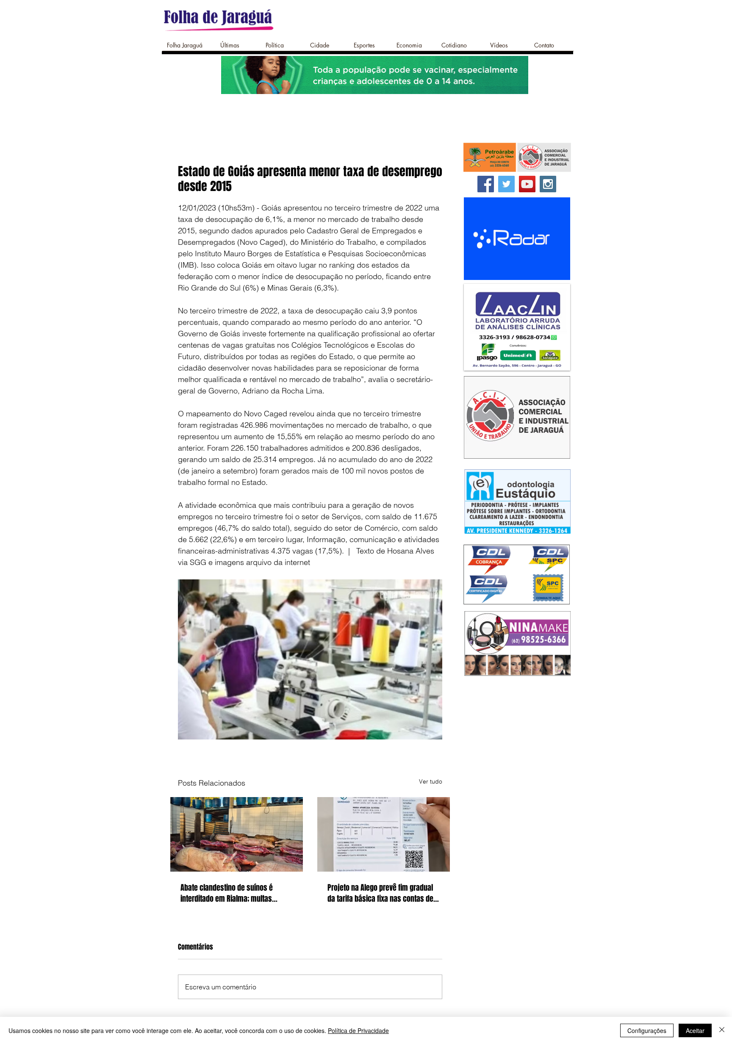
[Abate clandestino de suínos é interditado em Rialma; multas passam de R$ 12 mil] (236, 834)
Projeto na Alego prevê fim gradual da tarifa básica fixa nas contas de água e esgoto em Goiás (380, 893)
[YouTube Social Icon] (527, 184)
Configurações (646, 1030)
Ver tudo (430, 781)
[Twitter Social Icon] (506, 184)
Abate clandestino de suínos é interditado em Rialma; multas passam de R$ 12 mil (226, 893)
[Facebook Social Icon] (485, 184)
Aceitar (695, 1030)
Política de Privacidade (358, 1030)
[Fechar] (722, 1030)
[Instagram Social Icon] (548, 184)
